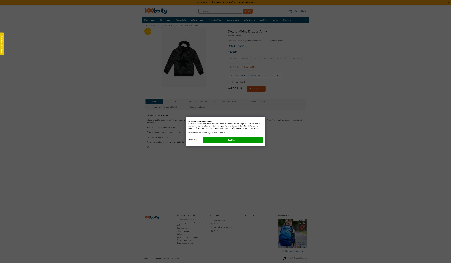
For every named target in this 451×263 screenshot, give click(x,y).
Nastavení (192, 140)
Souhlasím (232, 140)
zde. (258, 128)
